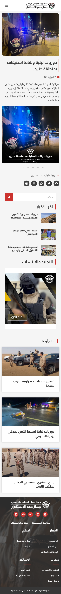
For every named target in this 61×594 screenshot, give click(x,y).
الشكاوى (55, 575)
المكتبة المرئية (23, 575)
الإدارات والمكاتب (49, 552)
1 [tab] (42, 167)
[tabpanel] (30, 134)
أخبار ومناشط (24, 541)
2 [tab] (38, 167)
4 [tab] (28, 167)
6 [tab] (18, 167)
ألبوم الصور (25, 570)
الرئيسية (53, 541)
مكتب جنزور (37, 175)
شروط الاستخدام (19, 522)
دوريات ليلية (50, 175)
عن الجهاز (53, 546)
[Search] (9, 197)
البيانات (27, 546)
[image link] (30, 134)
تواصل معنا (53, 581)
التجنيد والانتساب (50, 570)
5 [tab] (23, 167)
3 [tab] (33, 167)
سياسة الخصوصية (41, 522)
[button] (56, 183)
